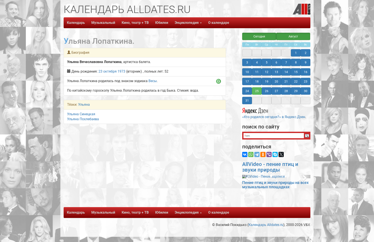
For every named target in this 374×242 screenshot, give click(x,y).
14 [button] (286, 72)
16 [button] (305, 72)
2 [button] (305, 53)
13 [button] (276, 72)
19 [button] (266, 81)
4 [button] (257, 62)
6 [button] (276, 62)
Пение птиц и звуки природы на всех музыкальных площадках (275, 184)
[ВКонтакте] (244, 154)
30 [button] (305, 91)
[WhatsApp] (250, 154)
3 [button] (247, 62)
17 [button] (247, 81)
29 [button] (296, 91)
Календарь (76, 23)
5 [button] (267, 62)
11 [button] (257, 72)
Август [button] (293, 36)
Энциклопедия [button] (187, 23)
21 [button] (286, 81)
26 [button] (266, 91)
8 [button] (296, 62)
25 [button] (257, 91)
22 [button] (296, 81)
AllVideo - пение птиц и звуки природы (270, 167)
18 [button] (257, 81)
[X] (281, 154)
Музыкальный (103, 23)
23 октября (107, 71)
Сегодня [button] (259, 36)
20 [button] (276, 81)
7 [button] (286, 62)
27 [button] (276, 91)
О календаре (218, 23)
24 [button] (247, 91)
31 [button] (247, 100)
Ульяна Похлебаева (83, 119)
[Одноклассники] (263, 154)
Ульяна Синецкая (81, 114)
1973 (121, 71)
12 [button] (266, 72)
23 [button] (305, 81)
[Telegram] (257, 154)
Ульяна (84, 104)
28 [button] (286, 91)
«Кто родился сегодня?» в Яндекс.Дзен (273, 117)
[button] (247, 176)
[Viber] (269, 154)
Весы (152, 81)
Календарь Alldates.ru (265, 225)
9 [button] (305, 62)
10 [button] (247, 72)
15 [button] (296, 72)
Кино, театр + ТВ (135, 23)
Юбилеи (161, 23)
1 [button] (296, 53)
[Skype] (275, 154)
